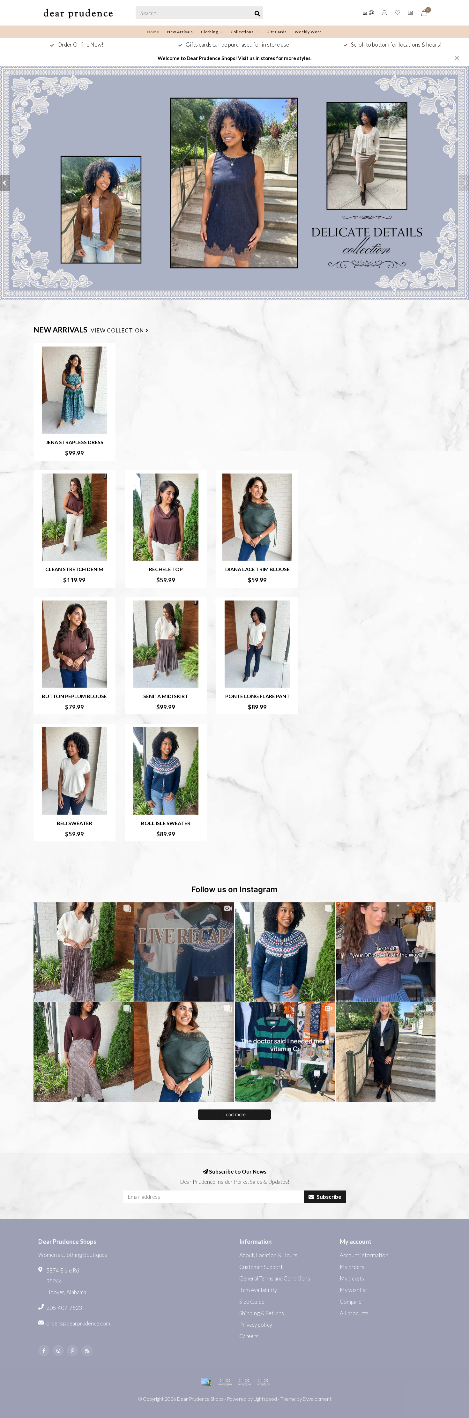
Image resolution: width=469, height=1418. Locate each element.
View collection (118, 331)
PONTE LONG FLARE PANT (257, 696)
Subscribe (328, 1196)
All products (354, 1313)
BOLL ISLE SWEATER (165, 823)
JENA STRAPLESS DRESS (74, 442)
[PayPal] (225, 1382)
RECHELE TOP (166, 569)
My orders (352, 1267)
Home (153, 31)
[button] (5, 183)
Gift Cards (276, 31)
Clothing (209, 31)
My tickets (352, 1278)
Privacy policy (255, 1324)
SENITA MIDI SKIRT (165, 696)
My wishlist (353, 1290)
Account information (364, 1255)
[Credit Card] (206, 1382)
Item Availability (258, 1290)
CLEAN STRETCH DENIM (74, 569)
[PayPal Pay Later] (244, 1382)
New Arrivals (180, 31)
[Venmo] (263, 1382)
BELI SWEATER (74, 823)
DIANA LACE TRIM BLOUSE (257, 569)
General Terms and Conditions (274, 1278)
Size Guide (251, 1301)
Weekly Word (308, 31)
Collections (242, 31)
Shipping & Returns (261, 1313)
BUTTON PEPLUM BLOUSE (74, 696)
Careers (248, 1336)
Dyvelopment (317, 1399)
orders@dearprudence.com (78, 1323)
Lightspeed (265, 1399)
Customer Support (261, 1267)
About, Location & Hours (268, 1255)
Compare (350, 1301)
